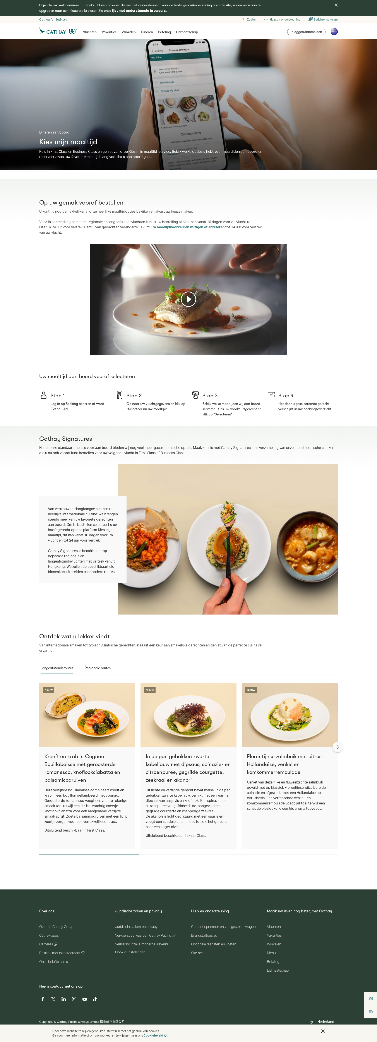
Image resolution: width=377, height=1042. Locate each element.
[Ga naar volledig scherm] (283, 351)
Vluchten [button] (90, 32)
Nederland (325, 1021)
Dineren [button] (147, 32)
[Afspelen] (188, 299)
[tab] (57, 668)
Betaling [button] (164, 32)
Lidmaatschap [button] (187, 32)
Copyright (46, 1021)
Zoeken (252, 19)
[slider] (92, 346)
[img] (336, 5)
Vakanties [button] (109, 32)
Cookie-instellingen (130, 952)
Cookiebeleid (153, 1035)
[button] (323, 1031)
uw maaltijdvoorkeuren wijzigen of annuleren (187, 227)
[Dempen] (98, 351)
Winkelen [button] (129, 32)
